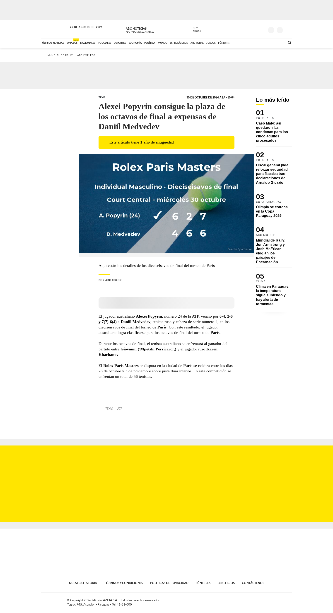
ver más (194, 29)
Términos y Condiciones (123, 583)
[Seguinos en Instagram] (262, 29)
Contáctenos (253, 583)
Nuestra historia (83, 583)
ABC (55, 29)
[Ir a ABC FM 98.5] (276, 42)
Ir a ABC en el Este (82, 31)
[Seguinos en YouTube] (255, 29)
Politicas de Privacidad (169, 583)
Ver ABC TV (148, 29)
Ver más (274, 128)
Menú (288, 29)
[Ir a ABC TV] (245, 42)
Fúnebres (203, 583)
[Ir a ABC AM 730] (258, 42)
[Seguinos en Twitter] (248, 29)
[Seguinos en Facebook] (241, 29)
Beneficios (226, 583)
